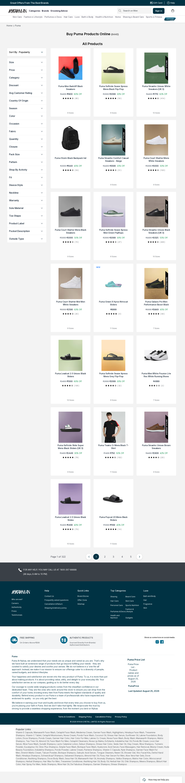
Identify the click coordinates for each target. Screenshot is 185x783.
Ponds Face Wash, (85, 735)
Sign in (158, 11)
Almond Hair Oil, (91, 755)
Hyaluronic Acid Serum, (108, 747)
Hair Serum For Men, (115, 755)
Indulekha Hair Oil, (123, 741)
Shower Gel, (130, 752)
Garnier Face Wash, (102, 732)
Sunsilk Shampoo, (47, 744)
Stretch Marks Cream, (31, 752)
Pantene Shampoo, (93, 750)
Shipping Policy (85, 717)
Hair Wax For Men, (51, 761)
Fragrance (147, 604)
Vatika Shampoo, (124, 758)
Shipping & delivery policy (56, 608)
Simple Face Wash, (68, 747)
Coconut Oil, (101, 735)
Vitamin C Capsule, (111, 750)
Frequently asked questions (57, 600)
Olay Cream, (133, 744)
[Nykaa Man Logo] (18, 10)
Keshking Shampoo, (37, 758)
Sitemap (81, 604)
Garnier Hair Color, (61, 738)
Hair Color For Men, (80, 738)
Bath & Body (87, 17)
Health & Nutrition (104, 17)
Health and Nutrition (115, 616)
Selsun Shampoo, (87, 744)
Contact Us (49, 596)
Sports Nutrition (132, 605)
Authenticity (17, 607)
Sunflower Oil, (132, 735)
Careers (15, 603)
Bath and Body (149, 596)
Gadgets (129, 618)
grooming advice (59, 11)
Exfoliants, (109, 741)
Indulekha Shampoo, (44, 750)
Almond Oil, (44, 741)
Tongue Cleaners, (105, 752)
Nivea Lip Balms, (96, 741)
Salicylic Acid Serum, (86, 752)
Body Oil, (105, 761)
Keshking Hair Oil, (92, 761)
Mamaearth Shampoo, (146, 738)
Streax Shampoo (119, 764)
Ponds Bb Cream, (141, 741)
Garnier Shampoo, (101, 764)
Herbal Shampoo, (34, 761)
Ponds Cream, (45, 738)
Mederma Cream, (84, 732)
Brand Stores (83, 596)
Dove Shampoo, (30, 738)
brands (45, 11)
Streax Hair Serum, (116, 735)
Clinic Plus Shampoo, (48, 747)
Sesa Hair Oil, (71, 758)
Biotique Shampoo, (67, 752)
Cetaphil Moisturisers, (52, 735)
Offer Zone (82, 600)
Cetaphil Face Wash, (66, 732)
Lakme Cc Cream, (98, 738)
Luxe (77, 17)
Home (118, 17)
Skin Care (17, 17)
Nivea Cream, (70, 735)
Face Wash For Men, (59, 741)
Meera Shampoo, (147, 761)
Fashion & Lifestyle (33, 17)
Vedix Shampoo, (49, 764)
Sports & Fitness (154, 17)
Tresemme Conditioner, (72, 761)
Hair (145, 600)
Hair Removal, (143, 747)
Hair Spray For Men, (31, 764)
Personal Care (116, 605)
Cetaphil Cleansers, (79, 741)
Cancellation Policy (103, 717)
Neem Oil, (119, 752)
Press (14, 611)
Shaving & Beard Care (133, 17)
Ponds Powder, (62, 750)
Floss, (102, 755)
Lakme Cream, (76, 750)
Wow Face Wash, (31, 744)
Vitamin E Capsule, (24, 732)
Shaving (113, 597)
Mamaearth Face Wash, (45, 732)
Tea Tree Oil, (32, 741)
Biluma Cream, (156, 747)
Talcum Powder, (50, 752)
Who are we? (17, 599)
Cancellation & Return (54, 604)
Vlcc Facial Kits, (143, 752)
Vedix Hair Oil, (120, 744)
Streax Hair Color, (104, 744)
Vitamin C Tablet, (34, 735)
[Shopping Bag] (172, 11)
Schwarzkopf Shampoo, (52, 755)
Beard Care (130, 597)
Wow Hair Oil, (63, 764)
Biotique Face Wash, (87, 747)
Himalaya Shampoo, (31, 755)
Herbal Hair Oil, (117, 761)
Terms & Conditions (66, 717)
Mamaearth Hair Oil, (87, 758)
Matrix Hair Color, (140, 758)
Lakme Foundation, (148, 735)
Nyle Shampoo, (128, 750)
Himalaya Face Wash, (135, 732)
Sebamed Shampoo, (74, 755)
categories (34, 11)
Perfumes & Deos (53, 17)
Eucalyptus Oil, (31, 747)
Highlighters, (118, 732)
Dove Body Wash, (55, 758)
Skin (145, 608)
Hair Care (68, 17)
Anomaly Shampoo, (106, 758)
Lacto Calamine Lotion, (67, 744)
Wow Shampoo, (146, 744)
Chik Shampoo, (132, 761)
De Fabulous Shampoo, (81, 764)
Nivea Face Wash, (115, 738)
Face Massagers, (128, 747)
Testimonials (17, 615)
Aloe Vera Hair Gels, (135, 755)
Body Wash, (129, 738)
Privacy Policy (121, 717)
